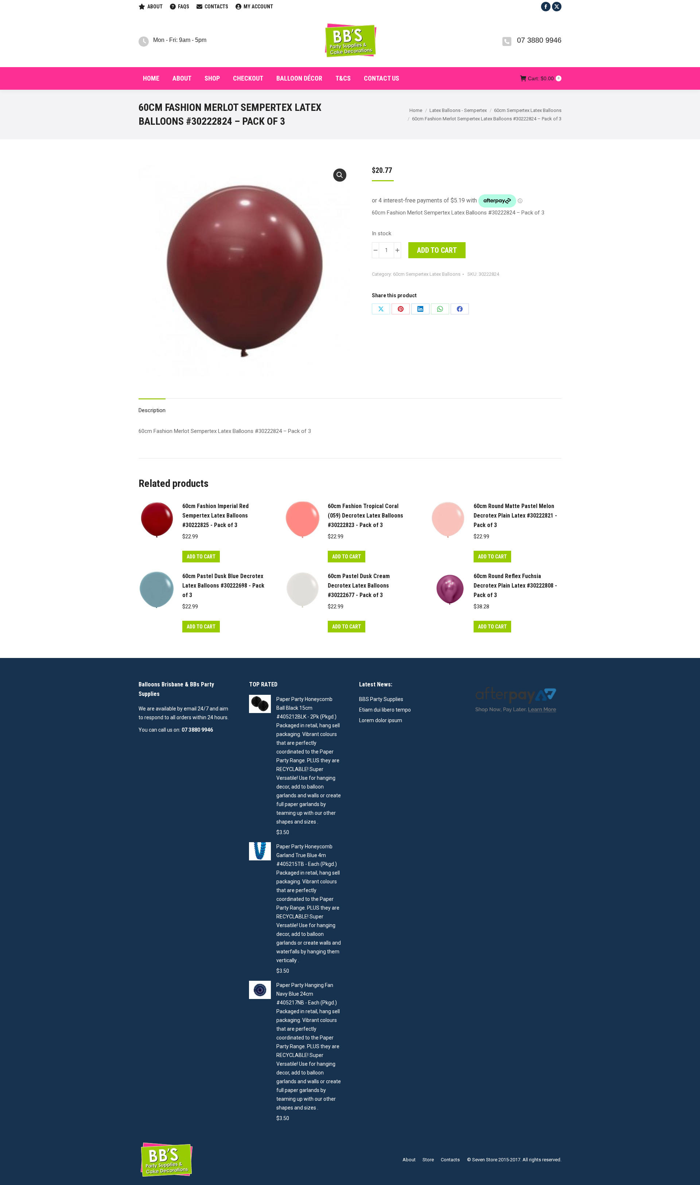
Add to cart (437, 250)
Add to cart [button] (201, 556)
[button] (339, 175)
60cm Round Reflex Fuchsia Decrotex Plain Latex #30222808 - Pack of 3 (515, 586)
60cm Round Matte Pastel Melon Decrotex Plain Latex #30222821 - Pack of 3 (515, 515)
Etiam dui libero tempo (385, 710)
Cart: (543, 78)
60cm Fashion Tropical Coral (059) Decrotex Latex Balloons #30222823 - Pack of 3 (365, 515)
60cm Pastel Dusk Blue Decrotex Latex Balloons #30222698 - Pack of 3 (223, 586)
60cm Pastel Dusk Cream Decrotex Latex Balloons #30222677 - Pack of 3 (359, 586)
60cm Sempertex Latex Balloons (426, 274)
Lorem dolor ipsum (380, 720)
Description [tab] (152, 410)
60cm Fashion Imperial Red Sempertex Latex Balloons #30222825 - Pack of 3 (215, 515)
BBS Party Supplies (381, 699)
